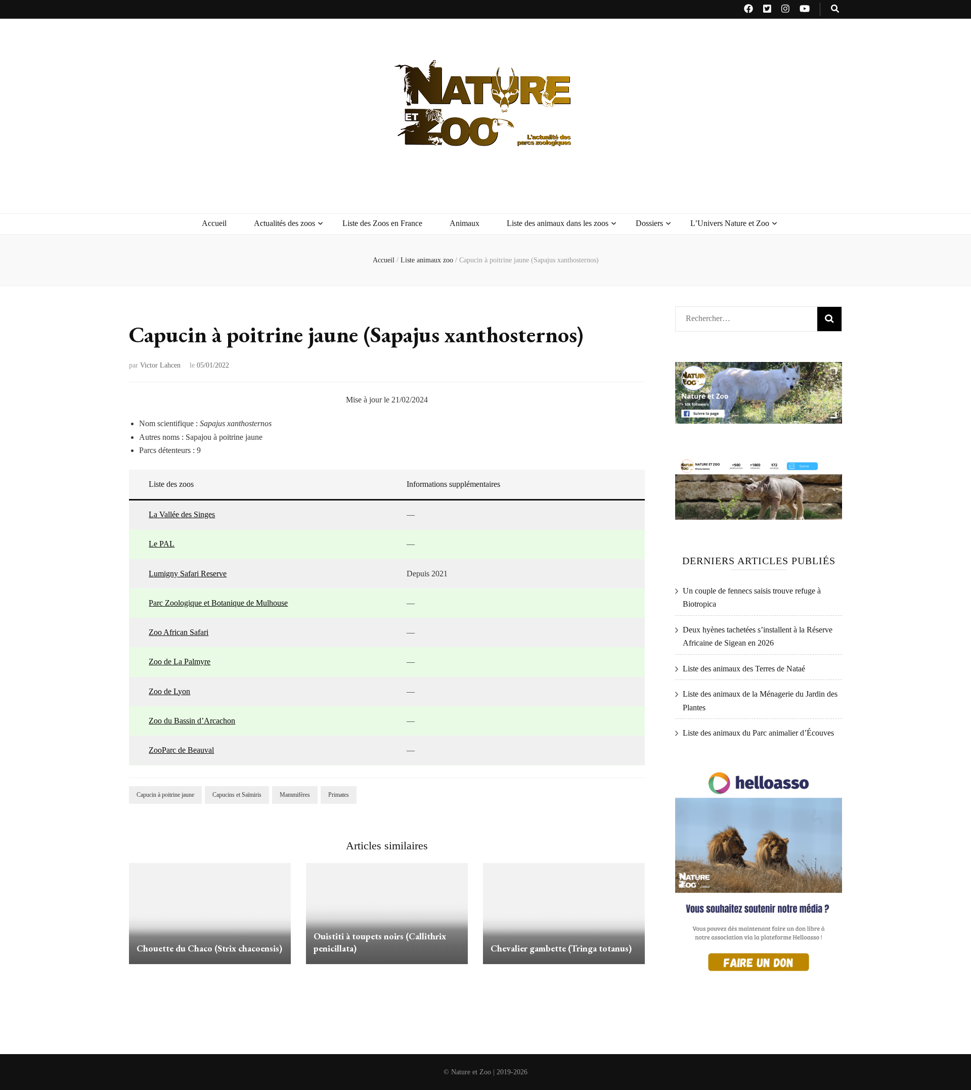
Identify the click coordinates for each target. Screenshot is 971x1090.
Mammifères (295, 794)
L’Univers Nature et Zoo (729, 223)
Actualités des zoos (284, 223)
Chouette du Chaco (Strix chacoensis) (209, 948)
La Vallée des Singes (182, 514)
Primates (338, 794)
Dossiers (649, 223)
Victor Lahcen (160, 365)
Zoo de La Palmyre (179, 661)
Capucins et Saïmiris (236, 794)
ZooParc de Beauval (181, 750)
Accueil (214, 223)
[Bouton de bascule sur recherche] (835, 9)
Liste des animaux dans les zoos (557, 223)
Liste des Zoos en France (382, 223)
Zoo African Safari (178, 632)
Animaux (464, 223)
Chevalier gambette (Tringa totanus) (561, 948)
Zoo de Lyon (169, 691)
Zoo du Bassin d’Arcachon (192, 720)
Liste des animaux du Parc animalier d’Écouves (758, 733)
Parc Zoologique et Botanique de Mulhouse (218, 603)
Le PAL (161, 543)
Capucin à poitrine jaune (165, 794)
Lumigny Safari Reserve (188, 573)
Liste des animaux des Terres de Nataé (744, 668)
